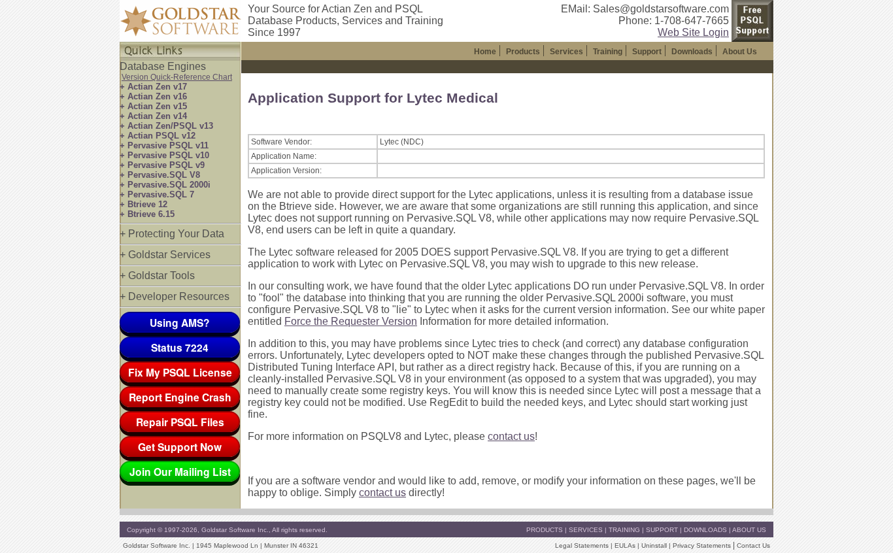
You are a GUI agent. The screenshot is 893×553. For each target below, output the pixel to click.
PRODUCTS (544, 529)
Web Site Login (693, 32)
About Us (739, 51)
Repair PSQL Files (180, 421)
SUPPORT (662, 529)
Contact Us (753, 545)
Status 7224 (180, 347)
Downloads (692, 51)
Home (485, 51)
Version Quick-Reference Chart (177, 77)
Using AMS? (180, 322)
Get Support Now (180, 446)
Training (607, 51)
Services (566, 51)
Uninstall (654, 545)
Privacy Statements (702, 545)
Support (647, 51)
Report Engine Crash (180, 397)
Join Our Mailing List (180, 471)
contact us (511, 436)
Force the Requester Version (350, 321)
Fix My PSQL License (180, 372)
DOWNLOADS (705, 529)
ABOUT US (749, 529)
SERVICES (586, 529)
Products (523, 51)
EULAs (625, 545)
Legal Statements (582, 545)
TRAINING (624, 529)
